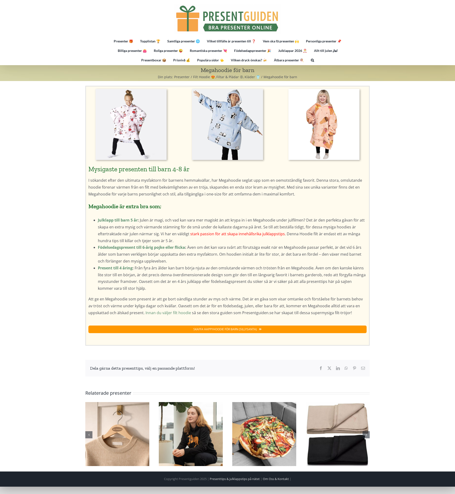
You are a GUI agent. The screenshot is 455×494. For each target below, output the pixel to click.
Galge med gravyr (117, 434)
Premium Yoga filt (337, 434)
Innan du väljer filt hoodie (168, 312)
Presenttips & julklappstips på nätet (235, 479)
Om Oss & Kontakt (276, 479)
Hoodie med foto (190, 434)
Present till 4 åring (115, 268)
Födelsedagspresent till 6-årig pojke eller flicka (141, 247)
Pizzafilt (264, 434)
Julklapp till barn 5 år (118, 220)
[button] (312, 60)
